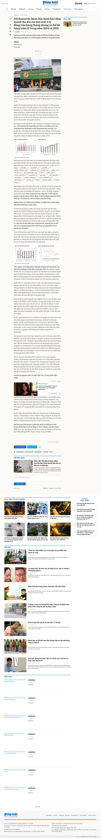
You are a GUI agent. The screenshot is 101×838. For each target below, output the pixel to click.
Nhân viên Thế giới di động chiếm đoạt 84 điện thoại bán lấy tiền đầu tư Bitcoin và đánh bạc (47, 463)
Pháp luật (39, 9)
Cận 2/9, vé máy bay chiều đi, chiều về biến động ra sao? (37, 517)
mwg (51, 451)
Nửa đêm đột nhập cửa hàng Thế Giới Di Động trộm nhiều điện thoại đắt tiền (79, 23)
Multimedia (22, 9)
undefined (31, 680)
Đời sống (30, 9)
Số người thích (57, 488)
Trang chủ (16, 15)
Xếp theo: (45, 488)
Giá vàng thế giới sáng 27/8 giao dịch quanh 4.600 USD (13, 517)
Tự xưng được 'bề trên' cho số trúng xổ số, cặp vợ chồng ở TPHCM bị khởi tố (49, 569)
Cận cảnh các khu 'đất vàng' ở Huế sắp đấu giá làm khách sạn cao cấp (37, 538)
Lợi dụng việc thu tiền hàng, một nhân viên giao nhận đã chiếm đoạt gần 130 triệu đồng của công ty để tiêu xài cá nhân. (49, 592)
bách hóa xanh (38, 451)
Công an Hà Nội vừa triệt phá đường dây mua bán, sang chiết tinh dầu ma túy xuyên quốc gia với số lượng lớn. (48, 648)
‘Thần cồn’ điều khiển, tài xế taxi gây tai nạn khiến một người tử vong (47, 551)
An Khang (46, 451)
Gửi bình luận (20, 483)
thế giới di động (20, 451)
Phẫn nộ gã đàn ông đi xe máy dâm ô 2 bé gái (44, 622)
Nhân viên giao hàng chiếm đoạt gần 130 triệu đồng (46, 586)
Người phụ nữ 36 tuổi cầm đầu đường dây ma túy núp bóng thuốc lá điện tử (49, 641)
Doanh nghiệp (67, 9)
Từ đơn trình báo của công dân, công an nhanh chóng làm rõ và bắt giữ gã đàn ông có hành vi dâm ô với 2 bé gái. (49, 627)
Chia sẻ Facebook (20, 447)
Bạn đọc (47, 9)
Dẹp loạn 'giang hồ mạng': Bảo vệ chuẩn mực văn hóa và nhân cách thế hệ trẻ (48, 659)
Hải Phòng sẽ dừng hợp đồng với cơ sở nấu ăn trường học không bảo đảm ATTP (13, 539)
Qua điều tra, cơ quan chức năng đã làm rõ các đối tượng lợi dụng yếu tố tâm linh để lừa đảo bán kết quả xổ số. (49, 576)
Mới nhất (13, 9)
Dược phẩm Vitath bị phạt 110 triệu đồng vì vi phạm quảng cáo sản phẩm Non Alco (85, 532)
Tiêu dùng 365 (56, 9)
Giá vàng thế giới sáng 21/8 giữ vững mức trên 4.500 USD (59, 538)
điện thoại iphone (29, 451)
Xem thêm (37, 806)
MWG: (16, 42)
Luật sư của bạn (78, 9)
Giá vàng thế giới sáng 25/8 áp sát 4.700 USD (60, 517)
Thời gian (51, 488)
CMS (83, 836)
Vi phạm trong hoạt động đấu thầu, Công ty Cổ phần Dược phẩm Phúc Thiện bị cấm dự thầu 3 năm (48, 605)
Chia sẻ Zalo (33, 447)
